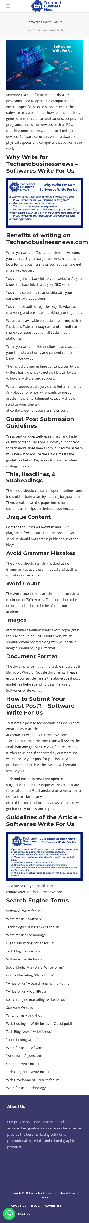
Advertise (53, 1205)
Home (28, 30)
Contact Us (20, 1214)
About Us (18, 1205)
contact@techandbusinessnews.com (38, 410)
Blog (35, 1205)
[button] (9, 1214)
